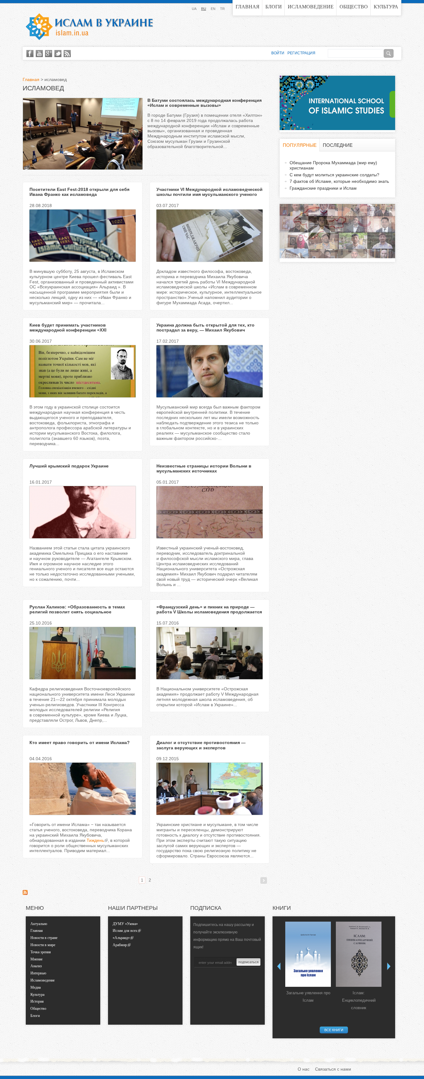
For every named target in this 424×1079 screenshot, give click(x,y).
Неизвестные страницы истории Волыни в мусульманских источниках (203, 468)
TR (222, 9)
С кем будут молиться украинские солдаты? (334, 174)
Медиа (35, 987)
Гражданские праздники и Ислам (323, 188)
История (37, 1001)
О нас (303, 1069)
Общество (354, 6)
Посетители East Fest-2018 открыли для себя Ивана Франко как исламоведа (79, 192)
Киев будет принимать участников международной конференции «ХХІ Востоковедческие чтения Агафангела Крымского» (71, 333)
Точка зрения (40, 952)
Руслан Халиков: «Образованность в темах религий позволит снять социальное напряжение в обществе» (77, 612)
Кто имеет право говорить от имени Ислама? (79, 742)
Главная (247, 6)
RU (203, 9)
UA (194, 9)
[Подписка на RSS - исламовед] (25, 893)
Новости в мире (42, 945)
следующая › (263, 880)
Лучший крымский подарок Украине (69, 465)
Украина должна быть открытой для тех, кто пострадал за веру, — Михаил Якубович (205, 328)
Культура (386, 6)
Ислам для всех (125, 930)
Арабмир (120, 945)
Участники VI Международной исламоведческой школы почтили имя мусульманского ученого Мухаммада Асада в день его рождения (209, 194)
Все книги (333, 1030)
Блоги (273, 6)
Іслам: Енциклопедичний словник (359, 1000)
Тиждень (95, 840)
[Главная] (89, 26)
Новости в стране (43, 938)
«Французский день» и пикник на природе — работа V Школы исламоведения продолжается (209, 609)
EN (213, 9)
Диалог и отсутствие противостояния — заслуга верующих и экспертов (201, 745)
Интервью (38, 973)
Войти (277, 53)
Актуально (38, 924)
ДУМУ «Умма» (125, 924)
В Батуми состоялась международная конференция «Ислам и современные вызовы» (204, 103)
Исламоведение (311, 6)
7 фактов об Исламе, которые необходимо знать (339, 181)
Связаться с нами (333, 1069)
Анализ (36, 966)
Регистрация (301, 53)
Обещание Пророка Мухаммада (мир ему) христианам (333, 165)
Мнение (36, 959)
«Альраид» (121, 938)
